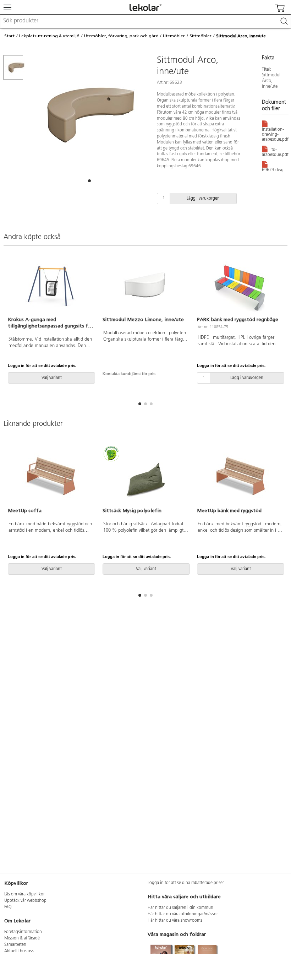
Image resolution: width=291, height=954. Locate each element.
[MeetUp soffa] (51, 477)
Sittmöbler (201, 35)
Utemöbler (174, 35)
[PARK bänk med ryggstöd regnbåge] (240, 286)
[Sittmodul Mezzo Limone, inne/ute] (146, 286)
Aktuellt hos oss (19, 951)
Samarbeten (15, 945)
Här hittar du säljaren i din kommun (180, 908)
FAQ (8, 907)
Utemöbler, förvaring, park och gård (121, 35)
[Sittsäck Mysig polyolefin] (146, 477)
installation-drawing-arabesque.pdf (275, 135)
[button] (89, 180)
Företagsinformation (23, 932)
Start (9, 35)
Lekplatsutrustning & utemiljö (49, 35)
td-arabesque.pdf (275, 152)
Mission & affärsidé (22, 938)
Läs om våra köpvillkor (24, 894)
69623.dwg (273, 170)
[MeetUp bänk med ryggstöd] (240, 477)
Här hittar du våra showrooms (175, 920)
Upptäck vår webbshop (25, 901)
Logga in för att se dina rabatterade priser (186, 883)
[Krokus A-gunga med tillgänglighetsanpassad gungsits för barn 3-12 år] (51, 286)
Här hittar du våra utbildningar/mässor (183, 914)
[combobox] (145, 21)
